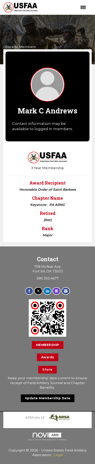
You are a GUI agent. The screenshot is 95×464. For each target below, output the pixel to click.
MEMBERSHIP (47, 345)
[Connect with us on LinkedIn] (47, 291)
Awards (47, 357)
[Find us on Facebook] (29, 291)
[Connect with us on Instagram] (56, 291)
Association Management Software (47, 439)
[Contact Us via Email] (65, 291)
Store (47, 369)
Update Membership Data (47, 398)
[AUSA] (59, 417)
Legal (58, 455)
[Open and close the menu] (64, 7)
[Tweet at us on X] (38, 291)
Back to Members (20, 47)
